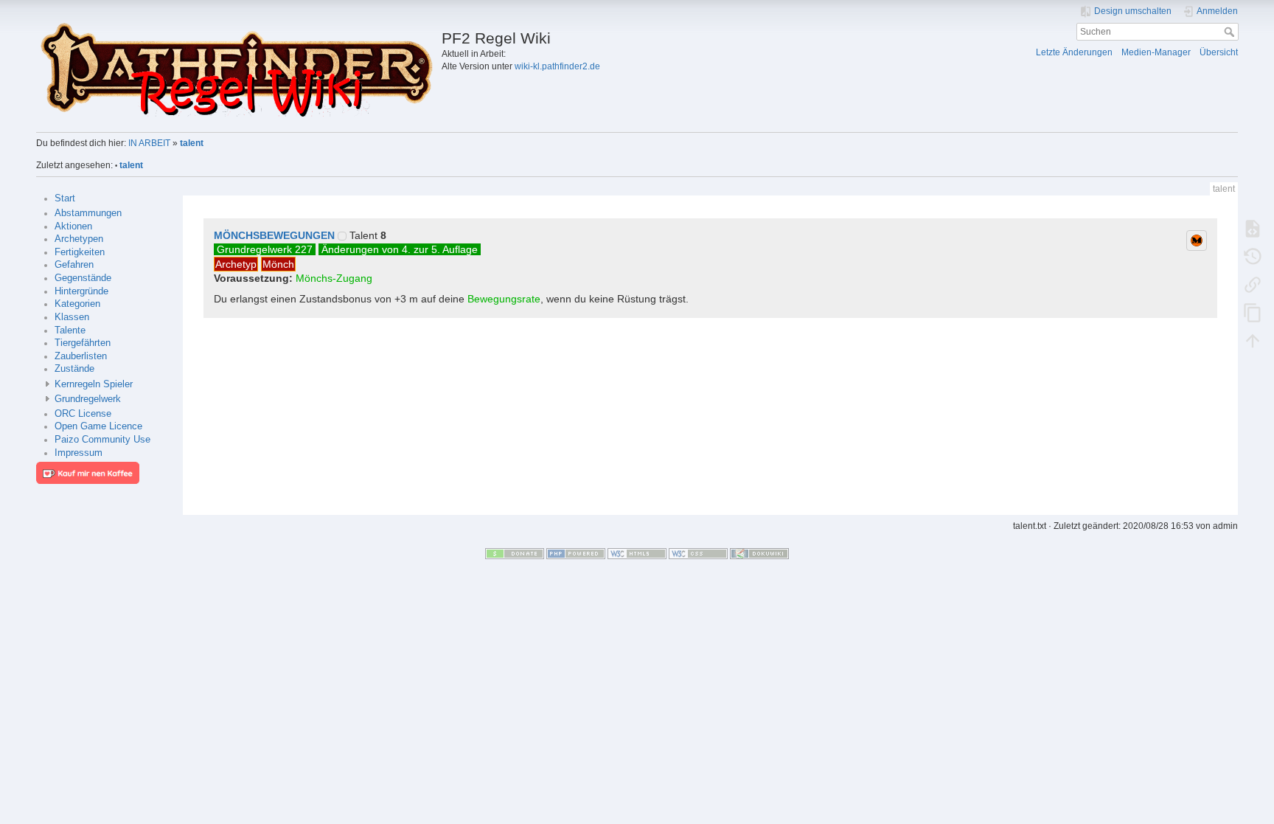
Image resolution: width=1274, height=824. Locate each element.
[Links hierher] (1253, 284)
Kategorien (77, 304)
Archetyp (236, 264)
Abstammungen (88, 213)
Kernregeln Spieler (94, 384)
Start (65, 198)
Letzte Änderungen (1074, 52)
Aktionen (73, 226)
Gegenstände (83, 278)
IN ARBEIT (149, 143)
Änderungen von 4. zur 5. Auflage (399, 249)
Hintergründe (81, 291)
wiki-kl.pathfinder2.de (557, 66)
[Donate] (514, 553)
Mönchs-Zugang (334, 278)
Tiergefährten (83, 343)
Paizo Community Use (102, 439)
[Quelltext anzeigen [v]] (1253, 228)
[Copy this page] (1253, 312)
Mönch (278, 264)
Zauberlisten (81, 356)
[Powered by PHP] (575, 553)
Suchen (1231, 32)
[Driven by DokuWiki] (759, 553)
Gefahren (74, 265)
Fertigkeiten (80, 252)
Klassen (72, 317)
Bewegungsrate (503, 299)
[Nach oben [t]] (1253, 340)
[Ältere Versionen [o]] (1253, 256)
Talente (70, 330)
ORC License (83, 414)
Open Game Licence (98, 426)
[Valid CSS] (698, 553)
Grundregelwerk (88, 399)
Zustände (74, 369)
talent (191, 143)
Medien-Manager (1156, 52)
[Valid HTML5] (637, 553)
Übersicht (1219, 52)
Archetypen (79, 239)
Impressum (78, 453)
